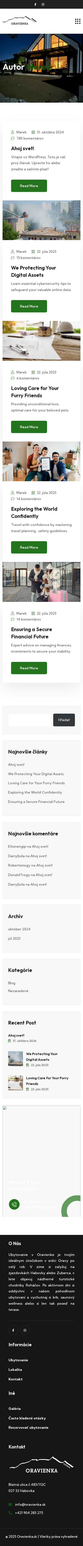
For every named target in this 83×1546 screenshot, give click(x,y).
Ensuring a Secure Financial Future (36, 802)
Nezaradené (18, 991)
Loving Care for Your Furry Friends (36, 783)
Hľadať (64, 720)
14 (29, 499)
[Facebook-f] (35, 4)
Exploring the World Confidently (35, 792)
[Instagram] (25, 1330)
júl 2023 (14, 938)
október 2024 (19, 929)
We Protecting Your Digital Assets (36, 774)
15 (29, 258)
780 (30, 138)
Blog (11, 983)
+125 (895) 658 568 (40, 1207)
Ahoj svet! (22, 148)
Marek (21, 132)
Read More (29, 186)
